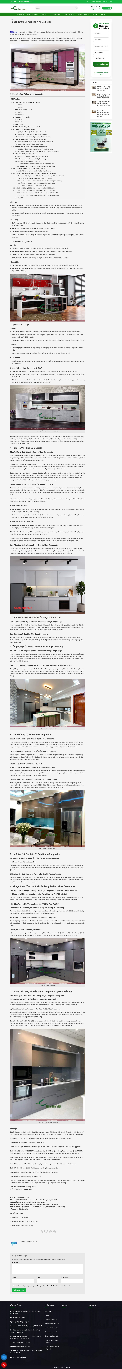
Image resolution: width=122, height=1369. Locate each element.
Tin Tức (95, 14)
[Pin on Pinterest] (50, 1231)
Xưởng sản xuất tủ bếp (52, 1323)
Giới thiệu (48, 1311)
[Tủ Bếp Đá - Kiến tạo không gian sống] (19, 8)
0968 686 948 (53, 1138)
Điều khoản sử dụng (51, 1319)
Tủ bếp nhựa (14, 32)
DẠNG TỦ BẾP (69, 14)
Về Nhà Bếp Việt (32, 14)
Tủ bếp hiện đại (55, 14)
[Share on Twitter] (44, 1231)
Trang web (64, 1277)
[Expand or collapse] (83, 99)
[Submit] (76, 8)
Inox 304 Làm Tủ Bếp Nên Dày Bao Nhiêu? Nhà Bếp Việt (103, 88)
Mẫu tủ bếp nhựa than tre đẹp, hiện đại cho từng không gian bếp (103, 96)
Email (39, 1277)
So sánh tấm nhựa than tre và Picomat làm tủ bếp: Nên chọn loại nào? (103, 113)
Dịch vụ (44, 14)
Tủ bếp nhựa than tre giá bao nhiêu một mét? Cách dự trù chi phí (103, 104)
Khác (88, 1)
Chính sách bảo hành (51, 1328)
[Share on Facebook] (41, 1231)
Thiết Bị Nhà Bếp (83, 14)
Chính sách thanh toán (51, 1336)
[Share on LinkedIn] (54, 1231)
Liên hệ (105, 1)
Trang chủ (20, 14)
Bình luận (15, 1262)
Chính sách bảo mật (96, 1)
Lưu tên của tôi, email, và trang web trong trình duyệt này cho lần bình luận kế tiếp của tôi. (43, 1286)
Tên (14, 1277)
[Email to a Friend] (47, 1231)
